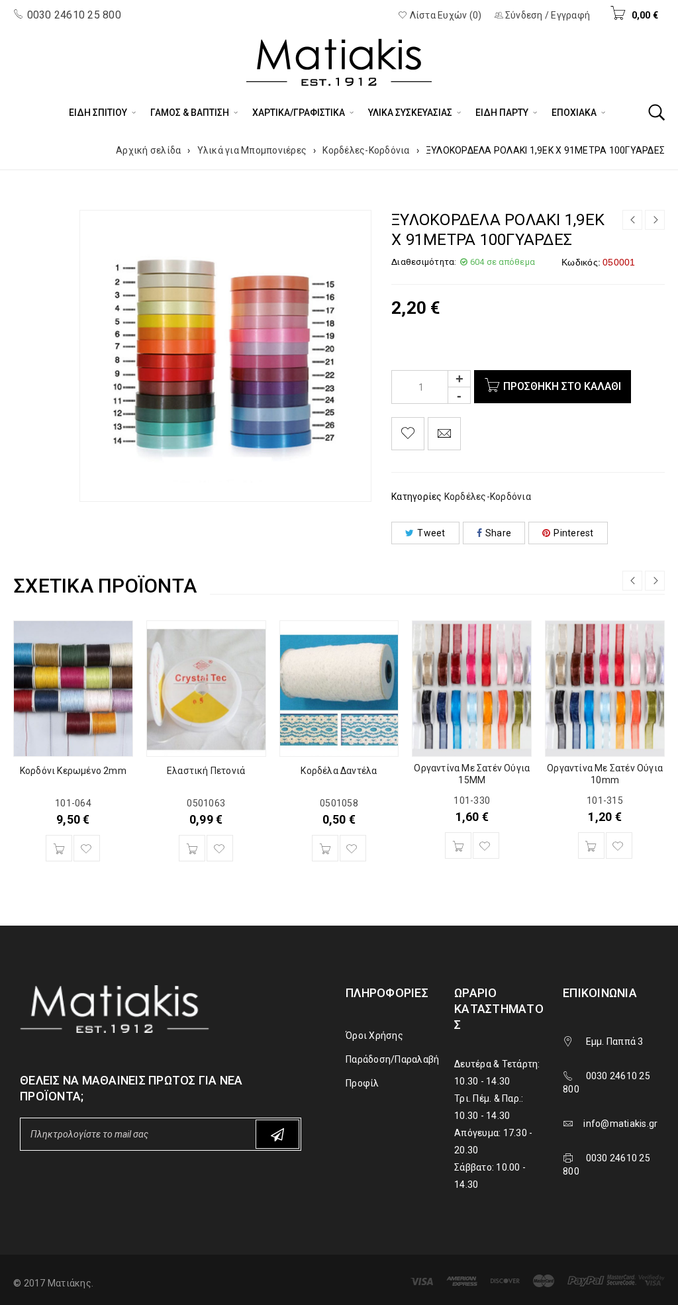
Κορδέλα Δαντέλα (339, 770)
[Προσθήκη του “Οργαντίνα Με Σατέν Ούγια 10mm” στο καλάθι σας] (591, 845)
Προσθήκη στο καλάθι (562, 386)
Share (498, 533)
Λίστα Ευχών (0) (444, 15)
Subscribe (277, 1134)
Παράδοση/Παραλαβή (392, 1059)
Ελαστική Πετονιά (206, 770)
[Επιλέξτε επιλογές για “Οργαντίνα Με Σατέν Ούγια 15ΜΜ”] (458, 845)
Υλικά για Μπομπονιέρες (252, 150)
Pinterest (573, 533)
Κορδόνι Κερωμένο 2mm (73, 770)
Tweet (431, 533)
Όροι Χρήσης (374, 1035)
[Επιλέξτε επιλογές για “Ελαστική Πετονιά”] (192, 848)
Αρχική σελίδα (148, 150)
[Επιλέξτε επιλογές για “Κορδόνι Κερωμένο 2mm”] (59, 848)
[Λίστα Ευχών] (407, 433)
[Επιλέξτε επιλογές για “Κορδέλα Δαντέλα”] (325, 848)
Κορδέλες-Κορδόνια (365, 150)
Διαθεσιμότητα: (424, 262)
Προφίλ (362, 1083)
